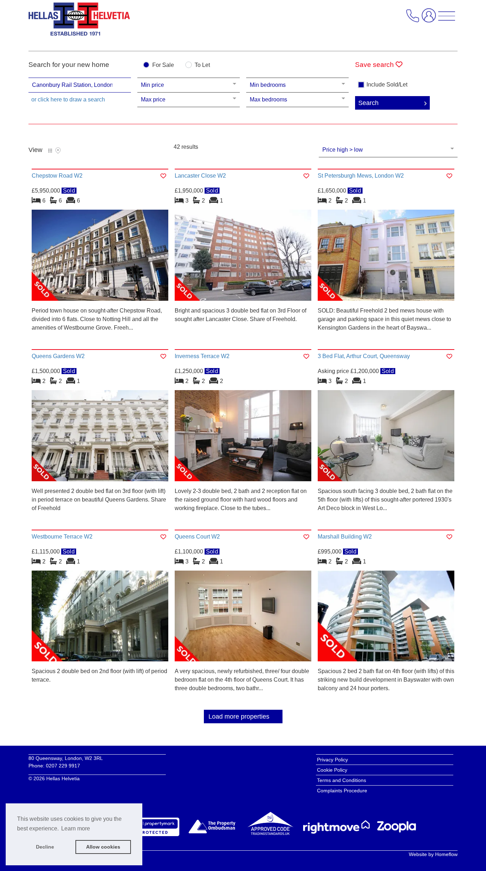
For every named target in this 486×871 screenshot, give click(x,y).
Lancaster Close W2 (200, 176)
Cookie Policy (332, 770)
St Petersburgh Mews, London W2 (361, 176)
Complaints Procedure (342, 790)
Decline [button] (45, 847)
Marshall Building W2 (345, 537)
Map (58, 150)
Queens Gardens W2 (58, 356)
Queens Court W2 (197, 537)
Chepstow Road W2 (57, 176)
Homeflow (446, 854)
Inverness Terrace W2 (202, 356)
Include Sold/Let (386, 85)
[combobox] (79, 85)
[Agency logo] (79, 21)
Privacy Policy (332, 759)
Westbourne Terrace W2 (62, 537)
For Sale (163, 65)
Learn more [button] (75, 828)
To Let (202, 65)
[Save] (163, 176)
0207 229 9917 (63, 765)
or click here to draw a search (68, 99)
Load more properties (238, 716)
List (50, 150)
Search (368, 102)
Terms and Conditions (341, 780)
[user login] (430, 18)
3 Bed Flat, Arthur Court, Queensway (364, 356)
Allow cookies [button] (103, 847)
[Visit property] (100, 258)
